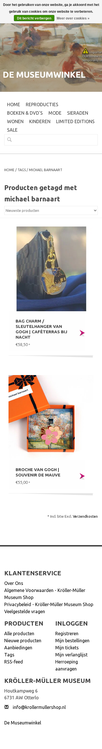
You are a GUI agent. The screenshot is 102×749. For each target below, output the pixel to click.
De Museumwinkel (22, 722)
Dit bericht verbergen (34, 18)
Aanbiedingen (18, 647)
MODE (54, 113)
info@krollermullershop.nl (39, 707)
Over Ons (13, 583)
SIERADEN (77, 113)
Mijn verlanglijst (71, 654)
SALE (12, 129)
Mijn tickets (67, 647)
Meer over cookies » (73, 18)
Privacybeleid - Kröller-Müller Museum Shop (48, 604)
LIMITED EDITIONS (75, 121)
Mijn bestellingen (72, 640)
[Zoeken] (7, 139)
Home (13, 104)
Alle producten (19, 633)
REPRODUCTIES (42, 104)
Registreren (66, 633)
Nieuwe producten (22, 640)
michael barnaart (45, 170)
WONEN (15, 121)
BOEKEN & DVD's (25, 113)
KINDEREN (39, 121)
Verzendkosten (85, 516)
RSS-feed (13, 661)
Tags (22, 170)
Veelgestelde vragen (24, 611)
